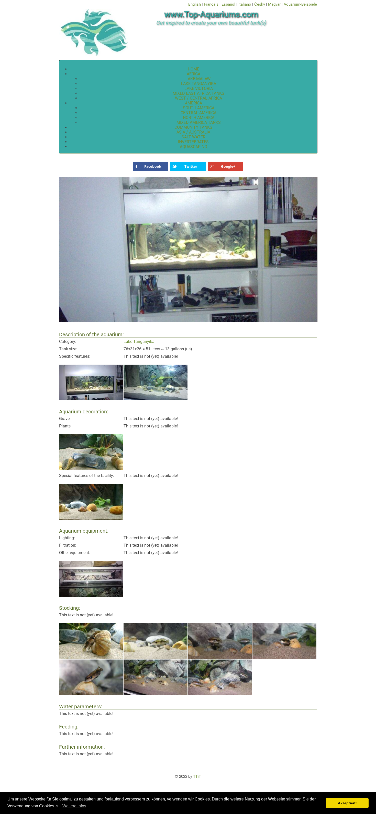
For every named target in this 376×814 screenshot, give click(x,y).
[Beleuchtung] (91, 595)
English (194, 4)
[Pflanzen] (91, 468)
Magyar (274, 4)
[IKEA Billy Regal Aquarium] (188, 321)
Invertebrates (193, 141)
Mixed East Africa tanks (198, 93)
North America (198, 117)
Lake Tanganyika (198, 83)
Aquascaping (193, 146)
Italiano (244, 4)
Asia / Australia (193, 132)
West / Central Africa (198, 98)
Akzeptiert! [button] (347, 803)
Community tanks (193, 127)
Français (211, 4)
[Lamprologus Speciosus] (91, 657)
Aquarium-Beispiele (300, 4)
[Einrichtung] (91, 518)
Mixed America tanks (198, 122)
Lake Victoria (198, 88)
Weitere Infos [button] (74, 806)
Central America (198, 112)
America (193, 103)
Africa (193, 73)
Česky (259, 4)
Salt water (193, 137)
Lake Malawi (198, 78)
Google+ (228, 166)
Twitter (190, 166)
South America (198, 107)
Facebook (152, 166)
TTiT (197, 776)
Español (228, 4)
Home (193, 69)
